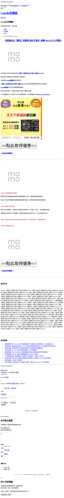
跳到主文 (3, 17)
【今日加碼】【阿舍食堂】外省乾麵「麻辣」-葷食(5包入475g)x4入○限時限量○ (27, 362)
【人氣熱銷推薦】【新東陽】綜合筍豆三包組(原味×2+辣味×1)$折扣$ (24, 356)
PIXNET (19, 474)
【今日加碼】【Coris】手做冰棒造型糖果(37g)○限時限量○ (20, 350)
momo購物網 (10, 80)
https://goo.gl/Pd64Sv (44, 94)
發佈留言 (3, 404)
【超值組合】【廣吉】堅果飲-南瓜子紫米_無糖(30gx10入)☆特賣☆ (33, 40)
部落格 (6, 31)
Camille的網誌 (9, 13)
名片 (5, 33)
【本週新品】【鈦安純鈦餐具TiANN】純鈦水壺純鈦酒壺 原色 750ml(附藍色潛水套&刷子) (30, 346)
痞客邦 (13, 383)
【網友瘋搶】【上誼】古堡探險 (13, 360)
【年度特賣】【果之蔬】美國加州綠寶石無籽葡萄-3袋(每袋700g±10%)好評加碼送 (27, 358)
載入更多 (3, 394)
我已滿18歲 (4, 494)
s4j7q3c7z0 (4, 374)
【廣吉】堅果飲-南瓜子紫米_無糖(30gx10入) (31, 73)
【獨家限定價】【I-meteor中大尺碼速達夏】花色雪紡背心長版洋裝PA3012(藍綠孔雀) (28, 344)
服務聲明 (48, 474)
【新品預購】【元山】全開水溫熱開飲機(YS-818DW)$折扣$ (21, 354)
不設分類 (14, 26)
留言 (17, 383)
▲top (2, 391)
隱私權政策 (41, 474)
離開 (9, 494)
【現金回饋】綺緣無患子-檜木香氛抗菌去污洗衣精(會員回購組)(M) (23, 348)
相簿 (5, 29)
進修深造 (13, 388)
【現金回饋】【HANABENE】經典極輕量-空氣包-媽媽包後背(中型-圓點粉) (26, 352)
